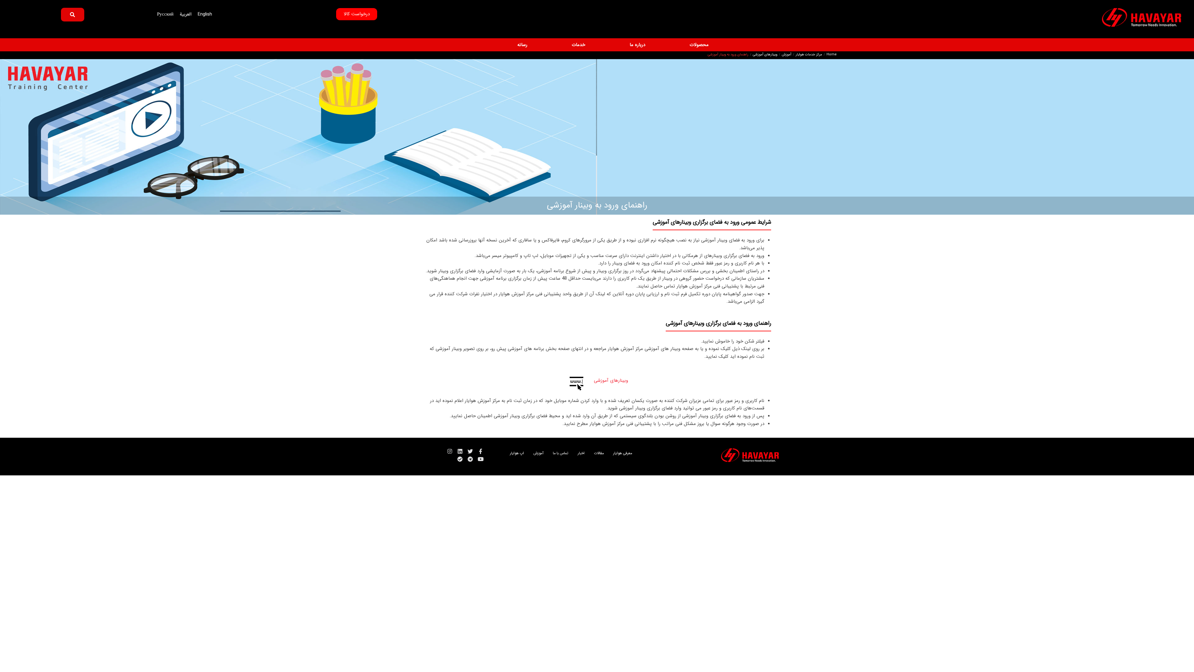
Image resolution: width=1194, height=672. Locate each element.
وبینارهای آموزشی (765, 54)
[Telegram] (470, 459)
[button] (695, 45)
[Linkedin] (460, 451)
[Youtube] (480, 459)
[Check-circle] (460, 459)
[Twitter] (470, 451)
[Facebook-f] (480, 451)
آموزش (786, 54)
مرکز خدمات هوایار (809, 54)
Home (831, 54)
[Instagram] (449, 451)
